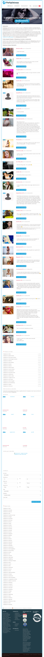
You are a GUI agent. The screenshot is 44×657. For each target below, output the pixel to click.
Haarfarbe (5, 493)
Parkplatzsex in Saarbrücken (8, 575)
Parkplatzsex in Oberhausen (8, 567)
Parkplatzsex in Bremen (7, 521)
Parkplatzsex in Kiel (6, 553)
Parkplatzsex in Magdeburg (8, 558)
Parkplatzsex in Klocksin (22, 364)
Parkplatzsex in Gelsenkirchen (8, 547)
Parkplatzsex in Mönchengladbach (9, 548)
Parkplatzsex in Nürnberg (7, 528)
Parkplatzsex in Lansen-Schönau (22, 369)
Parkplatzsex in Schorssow (22, 386)
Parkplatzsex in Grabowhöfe (27, 608)
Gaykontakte (17, 630)
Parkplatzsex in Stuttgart (7, 516)
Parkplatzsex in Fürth (6, 602)
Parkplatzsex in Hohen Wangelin (22, 380)
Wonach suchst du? (24, 6)
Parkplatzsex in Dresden (7, 525)
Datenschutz (35, 654)
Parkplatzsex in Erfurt (7, 565)
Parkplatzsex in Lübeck (7, 564)
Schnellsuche (17, 613)
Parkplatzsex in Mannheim (7, 542)
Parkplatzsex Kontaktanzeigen (8, 37)
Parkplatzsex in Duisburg (7, 530)
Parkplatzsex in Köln (6, 513)
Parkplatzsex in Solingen (7, 590)
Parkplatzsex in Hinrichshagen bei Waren (22, 359)
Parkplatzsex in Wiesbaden (7, 545)
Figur (4, 489)
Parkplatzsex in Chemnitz (7, 555)
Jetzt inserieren (17, 619)
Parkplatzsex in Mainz (7, 562)
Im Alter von (5, 477)
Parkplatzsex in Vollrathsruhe (22, 374)
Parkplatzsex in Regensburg (8, 594)
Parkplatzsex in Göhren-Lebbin (22, 375)
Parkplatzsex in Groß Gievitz (22, 379)
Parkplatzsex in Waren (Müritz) (22, 362)
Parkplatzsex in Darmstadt (7, 587)
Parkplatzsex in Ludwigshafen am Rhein (10, 579)
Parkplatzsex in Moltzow (22, 360)
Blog (30, 6)
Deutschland (17, 623)
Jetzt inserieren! (36, 6)
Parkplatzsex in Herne (7, 592)
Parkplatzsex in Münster (7, 538)
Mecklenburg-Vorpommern (18, 608)
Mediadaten (27, 654)
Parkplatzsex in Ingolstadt (7, 599)
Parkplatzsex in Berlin (7, 508)
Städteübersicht (17, 6)
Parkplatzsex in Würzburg (7, 604)
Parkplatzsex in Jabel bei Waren (22, 355)
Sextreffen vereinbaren (21, 55)
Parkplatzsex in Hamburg (7, 510)
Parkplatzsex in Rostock (7, 569)
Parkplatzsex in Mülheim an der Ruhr (9, 580)
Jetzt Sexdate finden (36, 501)
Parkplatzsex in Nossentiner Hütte (22, 372)
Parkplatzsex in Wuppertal (7, 533)
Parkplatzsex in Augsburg (7, 543)
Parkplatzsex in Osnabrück (7, 584)
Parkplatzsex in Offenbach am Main (9, 601)
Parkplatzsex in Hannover (7, 526)
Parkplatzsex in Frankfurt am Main (9, 515)
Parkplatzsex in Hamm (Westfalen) (9, 577)
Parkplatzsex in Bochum (7, 531)
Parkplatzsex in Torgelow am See (22, 377)
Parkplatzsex (6, 608)
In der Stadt (5, 497)
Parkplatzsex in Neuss (7, 596)
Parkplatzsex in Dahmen (22, 365)
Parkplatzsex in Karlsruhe (7, 540)
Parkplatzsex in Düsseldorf (7, 518)
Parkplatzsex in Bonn (7, 537)
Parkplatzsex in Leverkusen (8, 585)
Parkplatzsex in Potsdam (7, 574)
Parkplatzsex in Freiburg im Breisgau (9, 560)
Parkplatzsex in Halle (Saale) (8, 557)
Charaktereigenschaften (18, 615)
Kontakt (31, 654)
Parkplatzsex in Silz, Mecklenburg (22, 382)
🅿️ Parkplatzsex (10, 6)
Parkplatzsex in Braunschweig (8, 550)
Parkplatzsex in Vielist (22, 354)
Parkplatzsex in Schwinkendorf (22, 370)
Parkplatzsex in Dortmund (7, 520)
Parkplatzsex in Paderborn (7, 597)
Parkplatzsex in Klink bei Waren (22, 367)
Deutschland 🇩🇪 (10, 608)
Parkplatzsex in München (7, 511)
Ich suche (4, 473)
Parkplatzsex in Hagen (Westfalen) (9, 572)
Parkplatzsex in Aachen (7, 552)
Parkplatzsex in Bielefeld (7, 535)
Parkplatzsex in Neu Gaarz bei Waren (22, 357)
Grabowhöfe (28, 48)
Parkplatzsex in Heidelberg (7, 589)
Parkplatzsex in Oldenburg (7, 582)
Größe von (5, 481)
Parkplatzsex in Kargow (22, 384)
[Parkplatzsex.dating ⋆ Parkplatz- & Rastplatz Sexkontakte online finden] (11, 2)
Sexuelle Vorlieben (18, 616)
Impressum (39, 654)
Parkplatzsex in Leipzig (7, 523)
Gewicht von (5, 485)
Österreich (16, 624)
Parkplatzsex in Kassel (7, 570)
